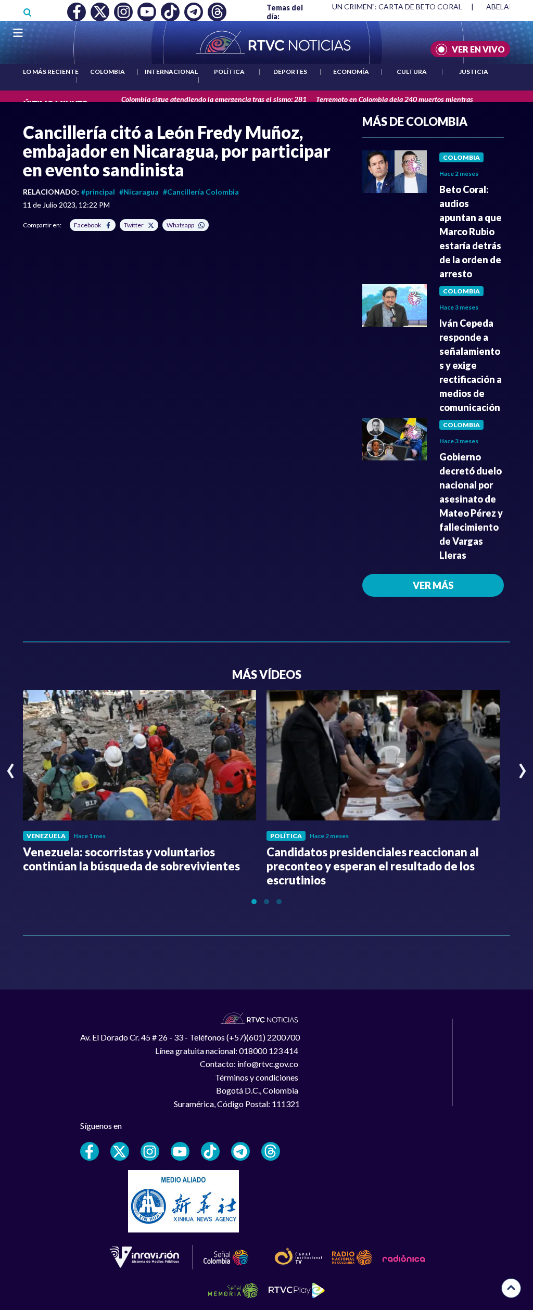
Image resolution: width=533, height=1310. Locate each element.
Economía (351, 71)
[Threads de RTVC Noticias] (270, 1151)
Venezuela (46, 836)
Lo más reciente (51, 71)
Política (229, 71)
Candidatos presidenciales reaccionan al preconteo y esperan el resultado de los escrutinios (372, 866)
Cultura (412, 71)
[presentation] (11, 766)
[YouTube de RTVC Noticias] (180, 1151)
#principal (98, 191)
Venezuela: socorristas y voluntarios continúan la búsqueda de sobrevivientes (131, 859)
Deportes (290, 71)
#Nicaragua (139, 191)
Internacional (171, 71)
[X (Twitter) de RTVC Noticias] (119, 1151)
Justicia (473, 71)
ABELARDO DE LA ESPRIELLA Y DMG (368, 6)
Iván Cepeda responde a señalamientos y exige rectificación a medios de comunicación (470, 365)
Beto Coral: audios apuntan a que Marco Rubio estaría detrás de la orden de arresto (470, 231)
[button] (254, 901)
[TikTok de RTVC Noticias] (210, 1151)
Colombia (107, 71)
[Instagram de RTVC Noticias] (150, 1151)
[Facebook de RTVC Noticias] (89, 1151)
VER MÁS (433, 585)
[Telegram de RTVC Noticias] (240, 1151)
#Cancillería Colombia (201, 191)
